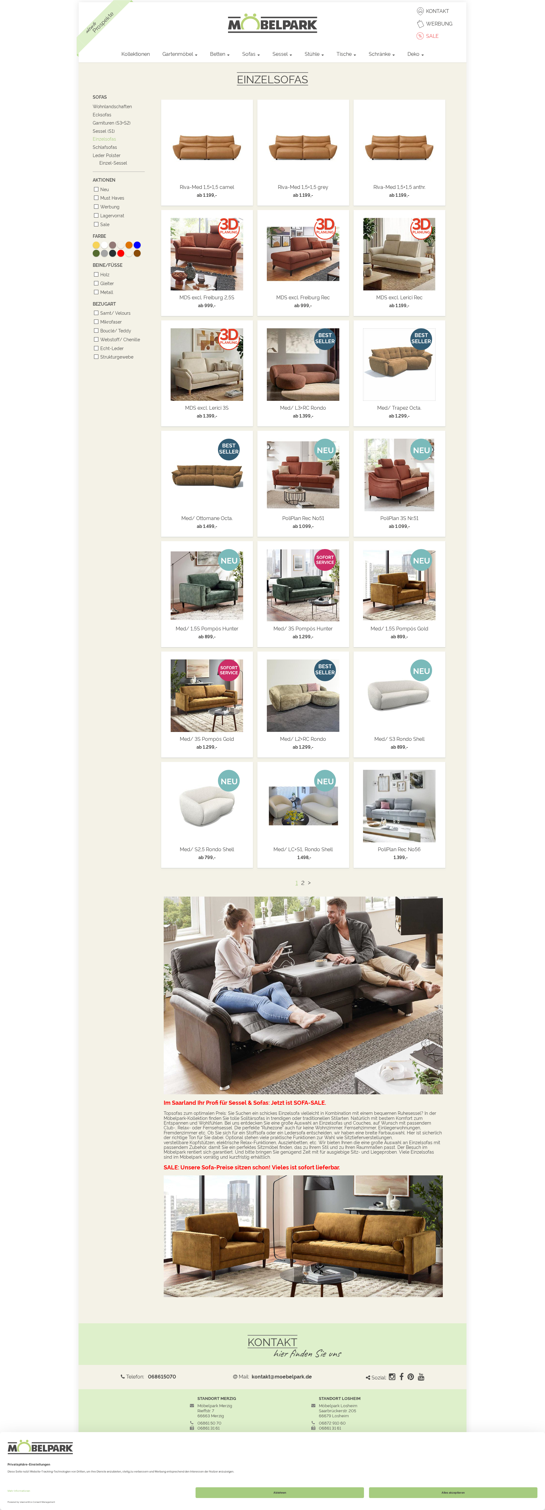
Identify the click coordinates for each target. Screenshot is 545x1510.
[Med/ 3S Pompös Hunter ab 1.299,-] (303, 583)
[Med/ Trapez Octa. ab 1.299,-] (399, 363)
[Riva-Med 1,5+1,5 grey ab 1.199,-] (303, 142)
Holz (104, 274)
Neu (104, 189)
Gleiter (107, 283)
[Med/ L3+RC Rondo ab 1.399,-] (303, 363)
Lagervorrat (112, 215)
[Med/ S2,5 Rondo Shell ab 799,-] (207, 804)
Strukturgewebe (116, 357)
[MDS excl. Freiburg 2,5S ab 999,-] (207, 252)
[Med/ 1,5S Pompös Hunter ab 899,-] (207, 583)
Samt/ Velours (115, 313)
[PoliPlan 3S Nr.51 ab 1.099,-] (399, 473)
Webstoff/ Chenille (120, 339)
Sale (104, 224)
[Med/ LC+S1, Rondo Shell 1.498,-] (303, 804)
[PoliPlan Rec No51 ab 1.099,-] (303, 473)
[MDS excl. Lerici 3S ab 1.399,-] (207, 363)
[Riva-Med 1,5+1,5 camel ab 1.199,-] (207, 142)
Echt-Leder (112, 348)
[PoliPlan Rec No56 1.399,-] (399, 804)
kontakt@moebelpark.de (282, 1376)
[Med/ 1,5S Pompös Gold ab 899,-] (399, 583)
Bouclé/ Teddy (115, 330)
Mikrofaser (111, 322)
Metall (106, 292)
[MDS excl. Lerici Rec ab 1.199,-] (399, 252)
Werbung (110, 206)
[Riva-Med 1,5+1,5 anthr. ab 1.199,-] (399, 142)
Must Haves (112, 198)
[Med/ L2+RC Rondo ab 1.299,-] (303, 694)
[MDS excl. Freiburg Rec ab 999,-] (303, 252)
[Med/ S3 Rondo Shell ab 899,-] (399, 694)
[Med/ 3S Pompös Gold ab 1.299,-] (207, 694)
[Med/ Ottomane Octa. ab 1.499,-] (207, 473)
